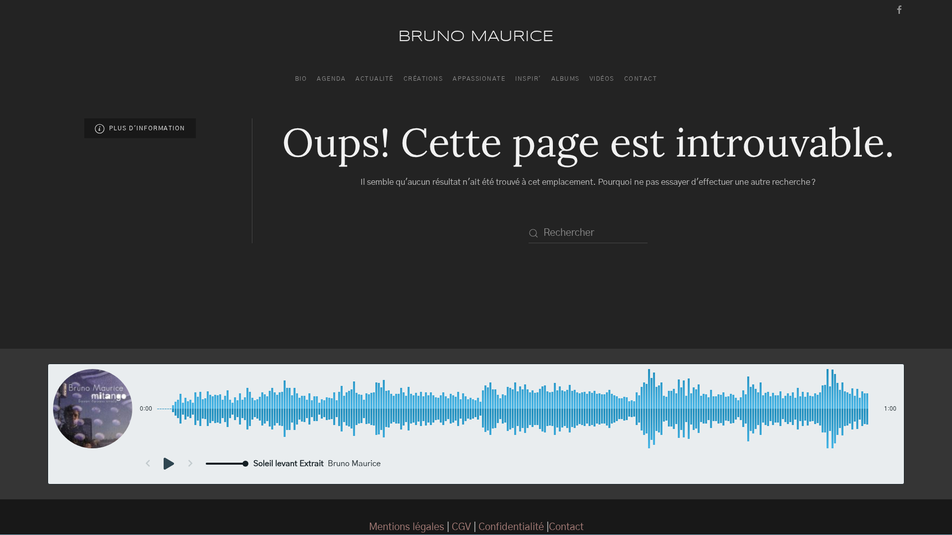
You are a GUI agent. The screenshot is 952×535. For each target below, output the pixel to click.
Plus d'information (145, 128)
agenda (331, 79)
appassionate (479, 79)
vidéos (602, 79)
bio (301, 79)
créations (423, 79)
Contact (566, 527)
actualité (375, 79)
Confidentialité (511, 527)
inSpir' (528, 79)
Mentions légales (406, 527)
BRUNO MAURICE (476, 37)
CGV (461, 527)
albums (565, 79)
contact (640, 79)
